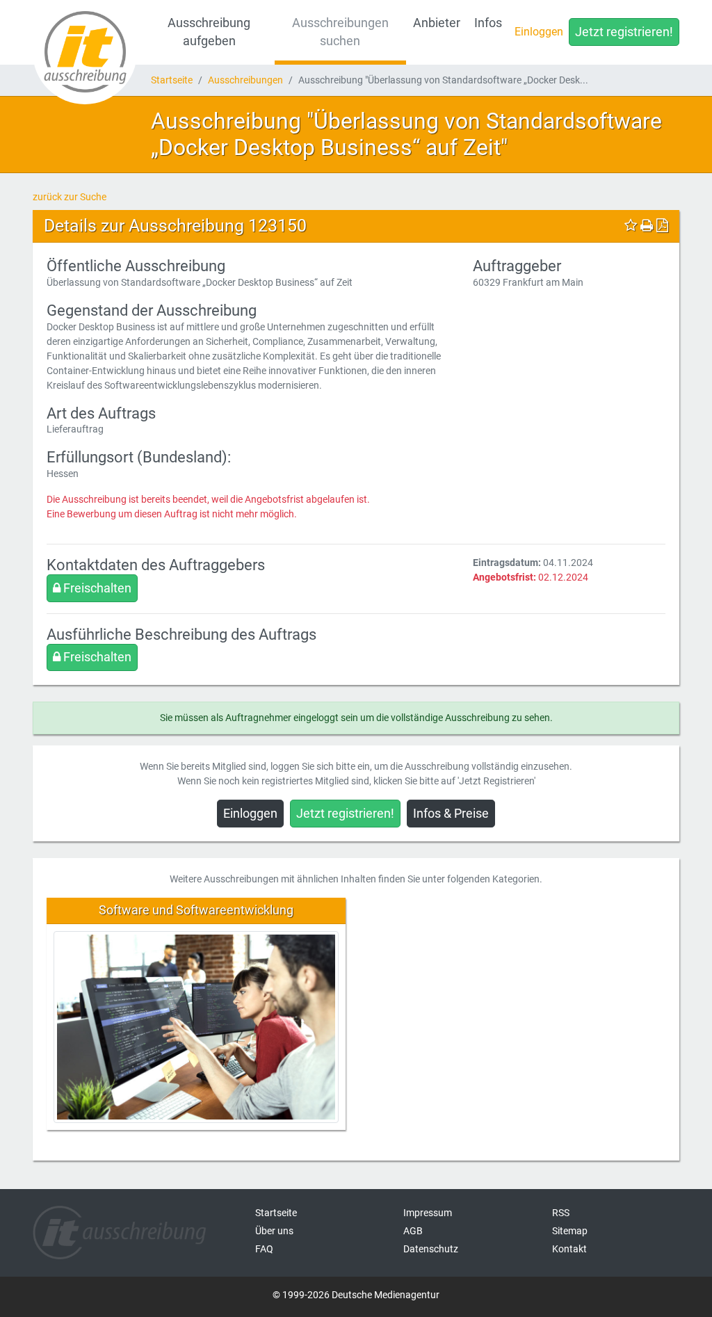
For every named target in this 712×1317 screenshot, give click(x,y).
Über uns (274, 1230)
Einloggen (539, 31)
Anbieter (436, 23)
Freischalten (95, 588)
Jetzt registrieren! (624, 32)
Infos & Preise (451, 814)
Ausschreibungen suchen (340, 32)
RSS (560, 1212)
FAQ (264, 1248)
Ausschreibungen (245, 80)
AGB (413, 1230)
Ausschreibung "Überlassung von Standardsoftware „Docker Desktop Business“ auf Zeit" (406, 134)
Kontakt (569, 1248)
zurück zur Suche (69, 196)
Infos (488, 23)
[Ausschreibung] (85, 52)
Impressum (427, 1212)
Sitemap (570, 1230)
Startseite (172, 80)
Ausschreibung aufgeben (209, 32)
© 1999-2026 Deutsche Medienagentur (356, 1294)
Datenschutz (430, 1248)
